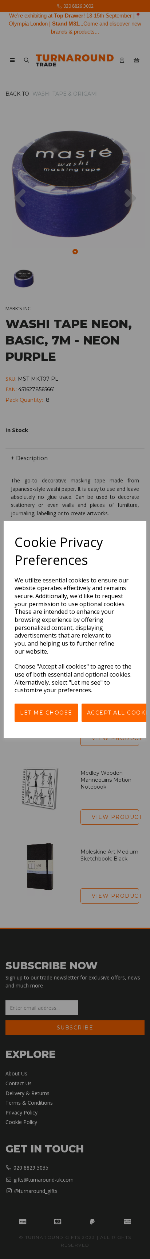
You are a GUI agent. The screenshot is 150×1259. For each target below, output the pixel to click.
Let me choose (46, 712)
